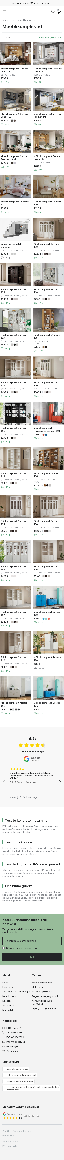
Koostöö (7, 1000)
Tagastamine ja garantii (45, 996)
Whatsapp (12, 1050)
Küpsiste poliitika (11, 1146)
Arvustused (8, 1005)
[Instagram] (42, 1130)
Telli (32, 957)
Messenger (12, 1046)
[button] (32, 3)
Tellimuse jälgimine (42, 991)
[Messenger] (53, 1130)
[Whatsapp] (59, 1130)
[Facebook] (36, 1130)
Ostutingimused (10, 1140)
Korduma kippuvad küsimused (42, 1002)
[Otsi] (53, 11)
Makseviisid (38, 987)
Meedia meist (9, 996)
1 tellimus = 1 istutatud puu (16, 991)
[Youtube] (47, 1130)
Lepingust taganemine (44, 1008)
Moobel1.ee (8, 20)
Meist (5, 982)
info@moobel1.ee (15, 1041)
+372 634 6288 (14, 1032)
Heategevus (8, 987)
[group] (32, 774)
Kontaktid (7, 1009)
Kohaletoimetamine (42, 982)
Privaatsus (8, 1135)
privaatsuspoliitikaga (27, 948)
